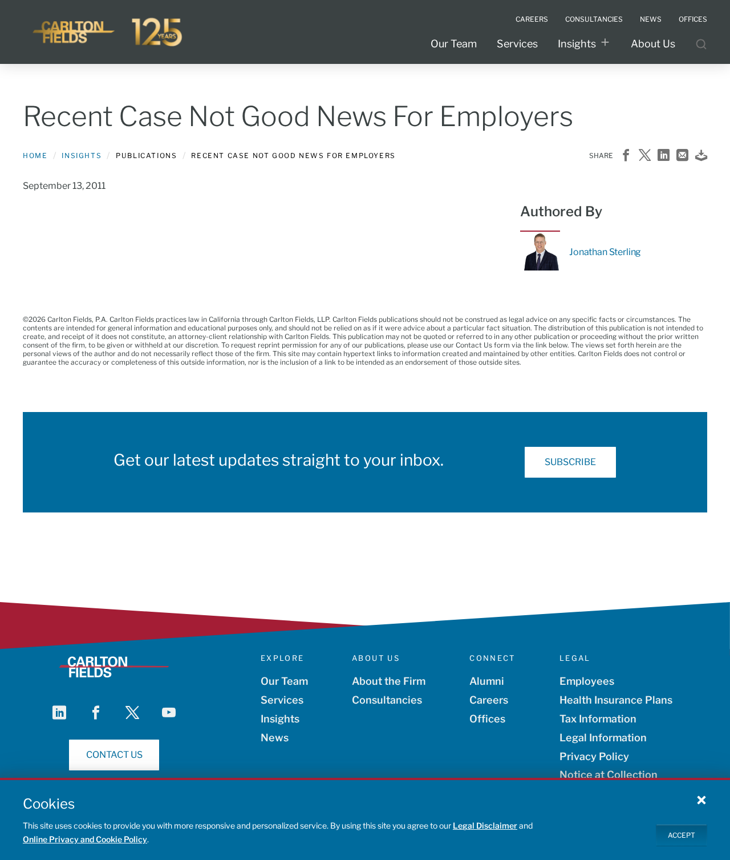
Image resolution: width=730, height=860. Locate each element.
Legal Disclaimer (485, 825)
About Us (653, 44)
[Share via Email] (682, 156)
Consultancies (387, 700)
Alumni (486, 681)
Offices (487, 719)
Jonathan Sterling (605, 252)
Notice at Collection (608, 775)
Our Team (454, 44)
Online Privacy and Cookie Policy (85, 839)
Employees (586, 681)
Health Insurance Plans (615, 700)
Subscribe (570, 462)
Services (517, 44)
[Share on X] (645, 156)
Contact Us (114, 754)
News (275, 738)
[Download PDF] (701, 156)
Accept (681, 834)
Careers (488, 700)
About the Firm (388, 681)
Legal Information (603, 738)
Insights (577, 44)
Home (35, 155)
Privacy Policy (594, 756)
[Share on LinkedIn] (664, 156)
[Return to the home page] (108, 32)
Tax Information (597, 719)
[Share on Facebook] (626, 156)
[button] (701, 799)
